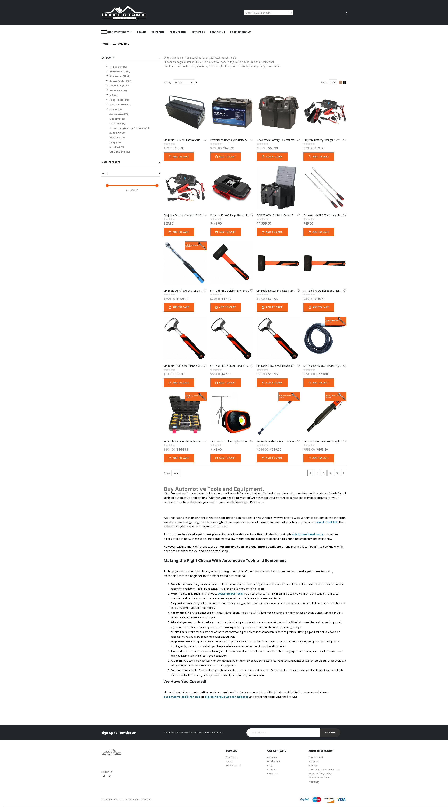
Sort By (167, 82)
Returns (313, 765)
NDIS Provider (233, 765)
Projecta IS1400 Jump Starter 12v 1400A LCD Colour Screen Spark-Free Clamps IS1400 (230, 215)
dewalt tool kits (327, 522)
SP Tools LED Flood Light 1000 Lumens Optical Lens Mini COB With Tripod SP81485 (230, 441)
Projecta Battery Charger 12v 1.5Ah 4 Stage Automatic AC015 (323, 140)
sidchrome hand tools (307, 534)
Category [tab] (108, 57)
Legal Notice (273, 761)
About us (272, 757)
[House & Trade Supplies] (124, 12)
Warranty (314, 781)
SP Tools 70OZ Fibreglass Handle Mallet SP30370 (323, 290)
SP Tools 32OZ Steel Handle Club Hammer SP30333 (183, 366)
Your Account (316, 757)
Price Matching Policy (320, 773)
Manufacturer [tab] (111, 162)
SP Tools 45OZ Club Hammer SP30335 (230, 290)
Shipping (313, 761)
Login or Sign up (240, 31)
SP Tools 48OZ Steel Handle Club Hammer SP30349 (230, 366)
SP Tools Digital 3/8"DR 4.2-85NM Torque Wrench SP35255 (183, 290)
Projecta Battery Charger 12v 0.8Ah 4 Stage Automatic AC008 (183, 215)
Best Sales (231, 757)
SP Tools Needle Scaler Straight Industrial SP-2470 (323, 441)
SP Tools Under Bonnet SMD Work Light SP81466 (276, 441)
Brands (141, 31)
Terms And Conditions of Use (324, 769)
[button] (205, 140)
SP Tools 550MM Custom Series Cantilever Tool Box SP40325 (183, 140)
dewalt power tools (230, 593)
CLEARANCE (158, 31)
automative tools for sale (182, 697)
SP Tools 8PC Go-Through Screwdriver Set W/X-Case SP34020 (183, 441)
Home (105, 43)
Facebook (104, 776)
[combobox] (268, 12)
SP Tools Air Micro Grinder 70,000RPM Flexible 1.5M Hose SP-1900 (323, 366)
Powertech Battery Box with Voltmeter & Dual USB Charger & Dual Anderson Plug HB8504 (276, 140)
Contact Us (217, 31)
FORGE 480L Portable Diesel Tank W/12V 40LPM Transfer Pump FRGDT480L (276, 215)
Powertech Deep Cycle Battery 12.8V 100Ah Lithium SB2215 (230, 140)
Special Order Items (319, 777)
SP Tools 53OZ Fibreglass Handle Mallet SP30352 (276, 290)
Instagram (110, 776)
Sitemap (271, 769)
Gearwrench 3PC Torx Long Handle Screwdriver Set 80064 (323, 215)
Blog (269, 765)
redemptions (178, 31)
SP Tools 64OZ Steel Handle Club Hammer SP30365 (276, 366)
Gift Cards (198, 31)
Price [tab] (105, 173)
